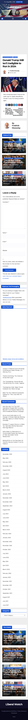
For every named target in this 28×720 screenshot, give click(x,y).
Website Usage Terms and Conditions (13, 359)
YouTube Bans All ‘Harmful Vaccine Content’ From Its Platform (13, 442)
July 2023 (5, 513)
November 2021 (7, 585)
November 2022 (7, 545)
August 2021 (6, 597)
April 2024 (6, 486)
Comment (6, 202)
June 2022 (6, 557)
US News (15, 57)
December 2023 (7, 498)
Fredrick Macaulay (14, 70)
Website (5, 250)
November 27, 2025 (10, 640)
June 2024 (6, 478)
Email (5, 241)
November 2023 (7, 502)
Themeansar (14, 713)
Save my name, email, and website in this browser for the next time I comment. (13, 264)
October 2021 (6, 589)
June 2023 (6, 517)
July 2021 (5, 601)
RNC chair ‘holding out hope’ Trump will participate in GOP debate (9, 111)
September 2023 (7, 506)
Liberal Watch (14, 7)
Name (5, 233)
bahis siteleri (6, 431)
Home (14, 716)
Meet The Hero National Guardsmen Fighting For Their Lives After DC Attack (13, 394)
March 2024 (6, 490)
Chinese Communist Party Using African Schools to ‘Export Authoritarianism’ (18, 112)
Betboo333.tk (6, 440)
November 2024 (7, 466)
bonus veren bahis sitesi (10, 415)
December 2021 (7, 581)
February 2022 (7, 573)
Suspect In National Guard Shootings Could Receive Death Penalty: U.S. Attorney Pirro (13, 370)
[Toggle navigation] (13, 19)
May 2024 (6, 482)
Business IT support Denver (11, 424)
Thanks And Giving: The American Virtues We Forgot (13, 162)
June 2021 (6, 605)
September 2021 (7, 593)
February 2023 (7, 533)
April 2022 (6, 565)
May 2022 (5, 561)
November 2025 (7, 454)
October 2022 (7, 549)
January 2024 (7, 494)
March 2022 (6, 569)
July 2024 (6, 474)
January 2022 (7, 577)
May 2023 (5, 521)
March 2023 (6, 529)
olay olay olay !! (7, 406)
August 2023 (6, 510)
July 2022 (5, 553)
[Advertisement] (14, 35)
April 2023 (6, 525)
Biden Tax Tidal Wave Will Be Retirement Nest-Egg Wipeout (14, 426)
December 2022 (7, 541)
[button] (23, 18)
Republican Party (18, 141)
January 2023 (7, 537)
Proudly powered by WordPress (9, 711)
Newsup (23, 711)
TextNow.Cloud (7, 297)
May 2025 (5, 458)
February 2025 (7, 462)
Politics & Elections (7, 57)
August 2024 (6, 470)
